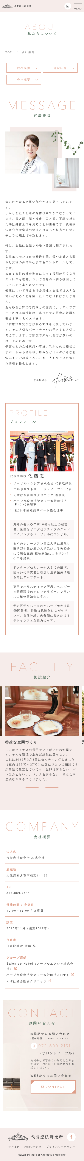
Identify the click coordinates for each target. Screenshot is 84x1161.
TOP (8, 52)
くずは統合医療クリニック (26, 981)
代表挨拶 (23, 68)
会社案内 (14, 1146)
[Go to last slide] (33, 787)
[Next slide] (51, 787)
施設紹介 (60, 68)
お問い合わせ (33, 1146)
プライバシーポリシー (61, 1146)
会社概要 (23, 79)
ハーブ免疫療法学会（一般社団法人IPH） (38, 975)
